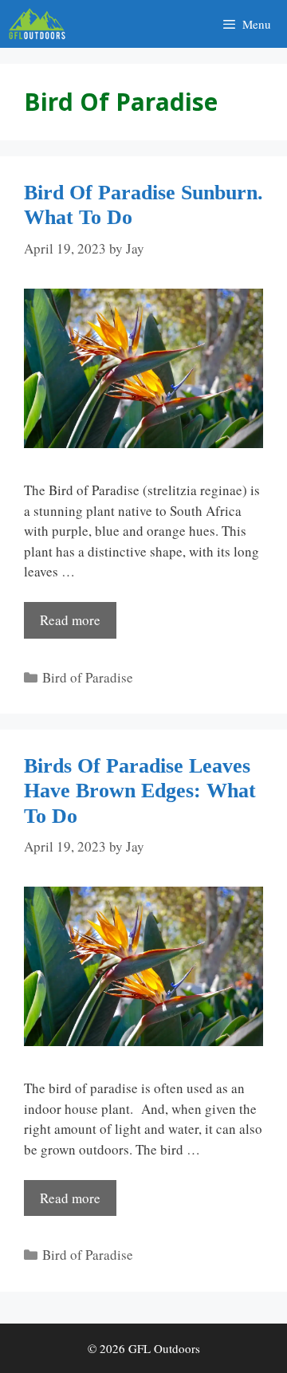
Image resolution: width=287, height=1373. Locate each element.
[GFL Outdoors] (41, 24)
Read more (70, 620)
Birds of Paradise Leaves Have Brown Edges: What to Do (140, 790)
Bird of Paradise (87, 677)
